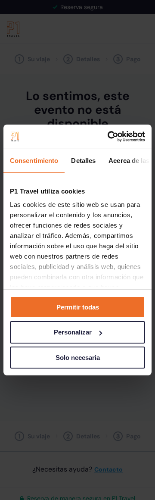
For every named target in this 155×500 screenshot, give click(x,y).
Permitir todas (77, 306)
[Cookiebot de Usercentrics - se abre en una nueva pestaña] (109, 136)
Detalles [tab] (83, 160)
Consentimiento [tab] (34, 160)
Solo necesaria (78, 357)
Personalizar (73, 332)
